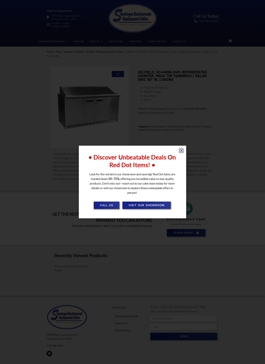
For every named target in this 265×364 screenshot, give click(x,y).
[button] (181, 151)
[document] (132, 182)
